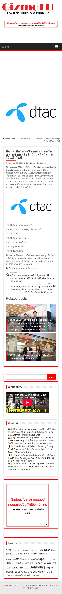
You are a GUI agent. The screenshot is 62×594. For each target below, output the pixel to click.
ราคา (12, 575)
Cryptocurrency (35, 550)
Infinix (41, 553)
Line (14, 559)
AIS (10, 549)
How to (42, 163)
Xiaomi (42, 571)
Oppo (40, 558)
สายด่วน (23, 268)
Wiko (35, 571)
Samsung (37, 566)
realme (14, 567)
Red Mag (35, 585)
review (27, 568)
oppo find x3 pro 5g (19, 563)
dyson (53, 550)
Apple (15, 550)
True (25, 572)
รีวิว (16, 575)
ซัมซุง (48, 572)
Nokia (32, 559)
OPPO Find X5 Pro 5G (36, 562)
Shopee (49, 567)
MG (17, 559)
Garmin (19, 553)
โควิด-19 (32, 268)
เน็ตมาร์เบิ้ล (28, 575)
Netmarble (25, 559)
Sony (20, 571)
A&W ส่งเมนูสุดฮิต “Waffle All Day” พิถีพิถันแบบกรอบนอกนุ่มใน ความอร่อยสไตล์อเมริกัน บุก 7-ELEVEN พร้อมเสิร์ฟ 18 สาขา (31, 288)
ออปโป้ (20, 575)
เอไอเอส (36, 575)
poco (49, 562)
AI (7, 550)
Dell (43, 550)
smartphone (11, 571)
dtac (16, 268)
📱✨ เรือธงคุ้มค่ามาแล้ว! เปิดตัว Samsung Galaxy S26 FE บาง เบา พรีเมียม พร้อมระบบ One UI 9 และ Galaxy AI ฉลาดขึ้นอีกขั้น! (31, 449)
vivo (30, 571)
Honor (27, 553)
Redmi (21, 567)
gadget (8, 554)
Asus (20, 550)
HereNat (29, 163)
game (13, 554)
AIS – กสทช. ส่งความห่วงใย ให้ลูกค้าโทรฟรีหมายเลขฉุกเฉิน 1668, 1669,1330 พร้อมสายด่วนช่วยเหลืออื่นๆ (32, 276)
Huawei (34, 553)
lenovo (9, 559)
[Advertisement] (31, 72)
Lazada (47, 553)
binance (25, 550)
